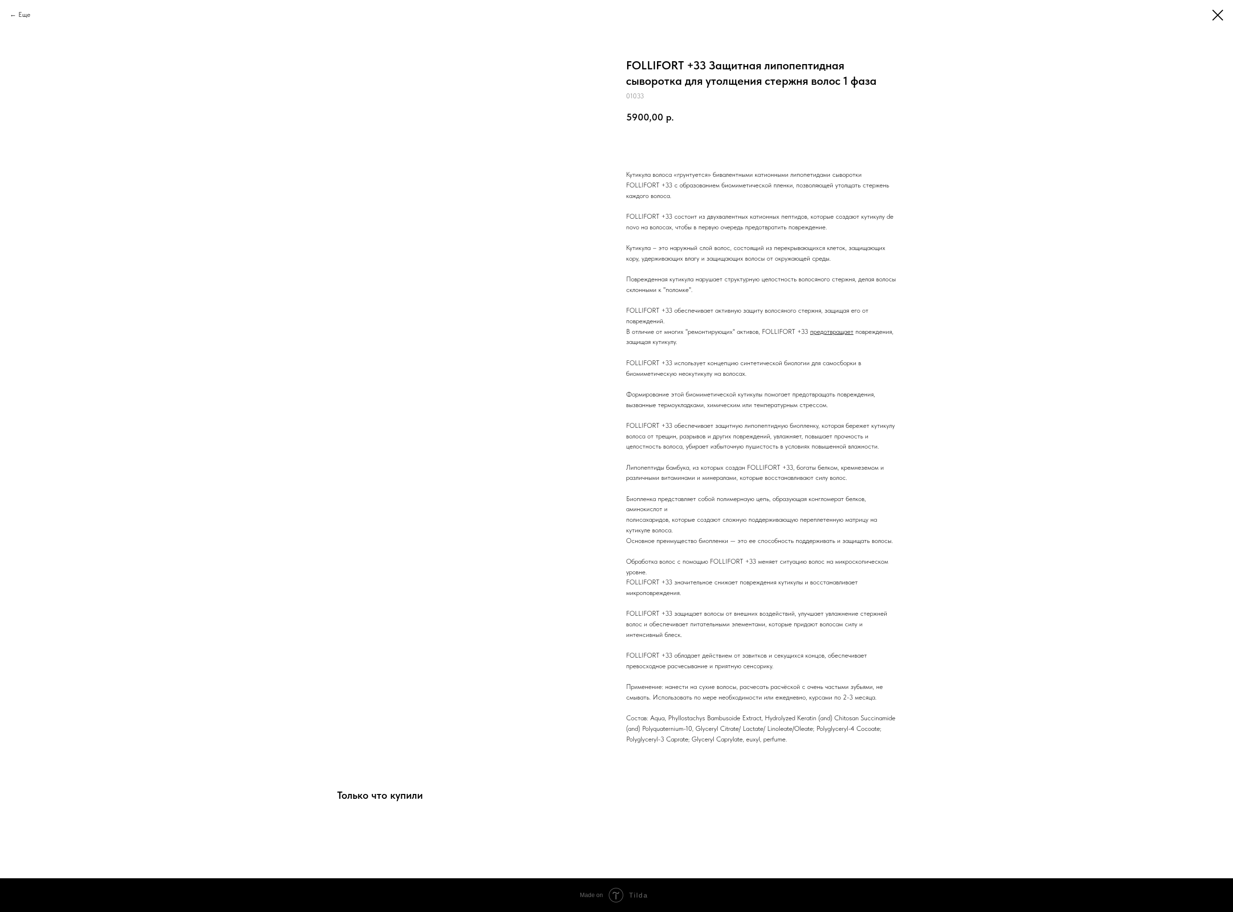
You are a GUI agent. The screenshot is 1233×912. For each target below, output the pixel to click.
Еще (24, 14)
